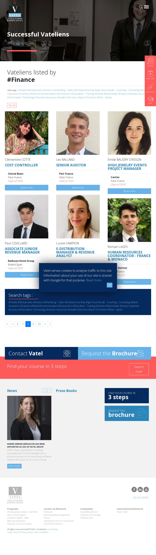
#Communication (47, 93)
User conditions (41, 532)
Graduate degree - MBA (17, 517)
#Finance (48, 90)
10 (39, 324)
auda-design (52, 529)
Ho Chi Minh (141, 497)
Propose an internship (90, 514)
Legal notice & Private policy (20, 532)
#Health (61, 97)
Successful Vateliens (53, 523)
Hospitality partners (89, 511)
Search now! (139, 369)
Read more (27, 187)
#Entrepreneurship (84, 90)
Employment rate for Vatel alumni (59, 520)
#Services (71, 97)
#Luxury (142, 93)
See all (12, 105)
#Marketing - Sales (63, 90)
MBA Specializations (16, 520)
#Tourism (90, 97)
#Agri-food (100, 90)
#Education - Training (82, 93)
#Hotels (22, 90)
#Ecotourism (64, 93)
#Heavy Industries (128, 93)
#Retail (33, 93)
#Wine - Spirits (104, 97)
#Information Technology (21, 97)
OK (109, 285)
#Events (99, 93)
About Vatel (122, 511)
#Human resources (45, 97)
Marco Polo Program (16, 514)
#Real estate (111, 93)
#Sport (81, 97)
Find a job (48, 511)
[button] (44, 390)
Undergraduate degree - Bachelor (22, 511)
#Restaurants (34, 90)
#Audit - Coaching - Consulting (123, 90)
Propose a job (86, 517)
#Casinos (24, 93)
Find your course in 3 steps (19, 523)
